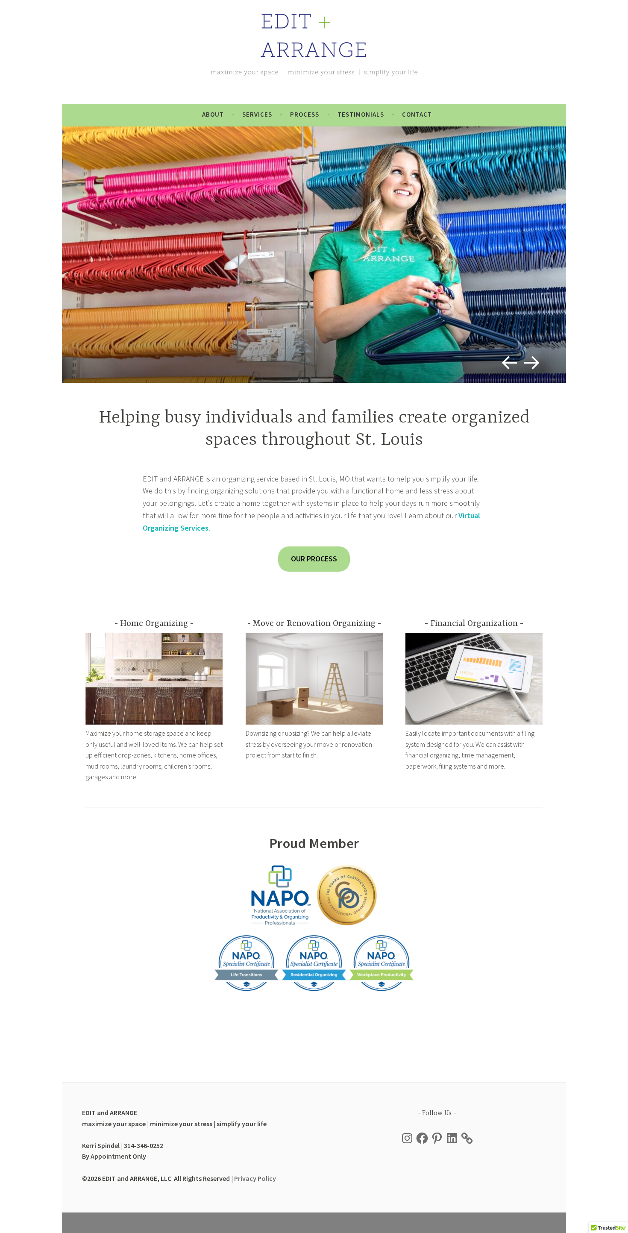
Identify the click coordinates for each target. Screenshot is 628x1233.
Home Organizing (154, 623)
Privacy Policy (255, 1178)
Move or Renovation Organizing (314, 623)
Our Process (314, 559)
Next (530, 359)
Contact (417, 114)
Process (304, 114)
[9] (314, 254)
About (213, 114)
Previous (506, 359)
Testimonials (360, 114)
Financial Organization (474, 623)
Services (257, 114)
